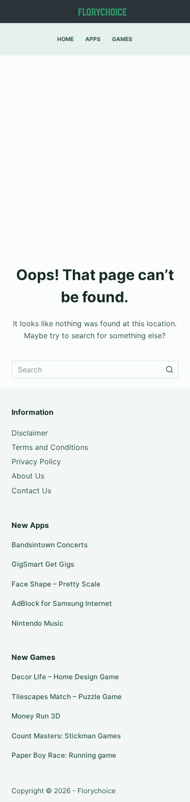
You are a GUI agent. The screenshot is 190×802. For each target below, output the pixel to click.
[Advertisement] (95, 155)
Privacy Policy (36, 461)
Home (65, 39)
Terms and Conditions (50, 447)
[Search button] (169, 369)
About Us (28, 475)
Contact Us (31, 490)
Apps (93, 39)
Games (122, 39)
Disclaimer (30, 432)
